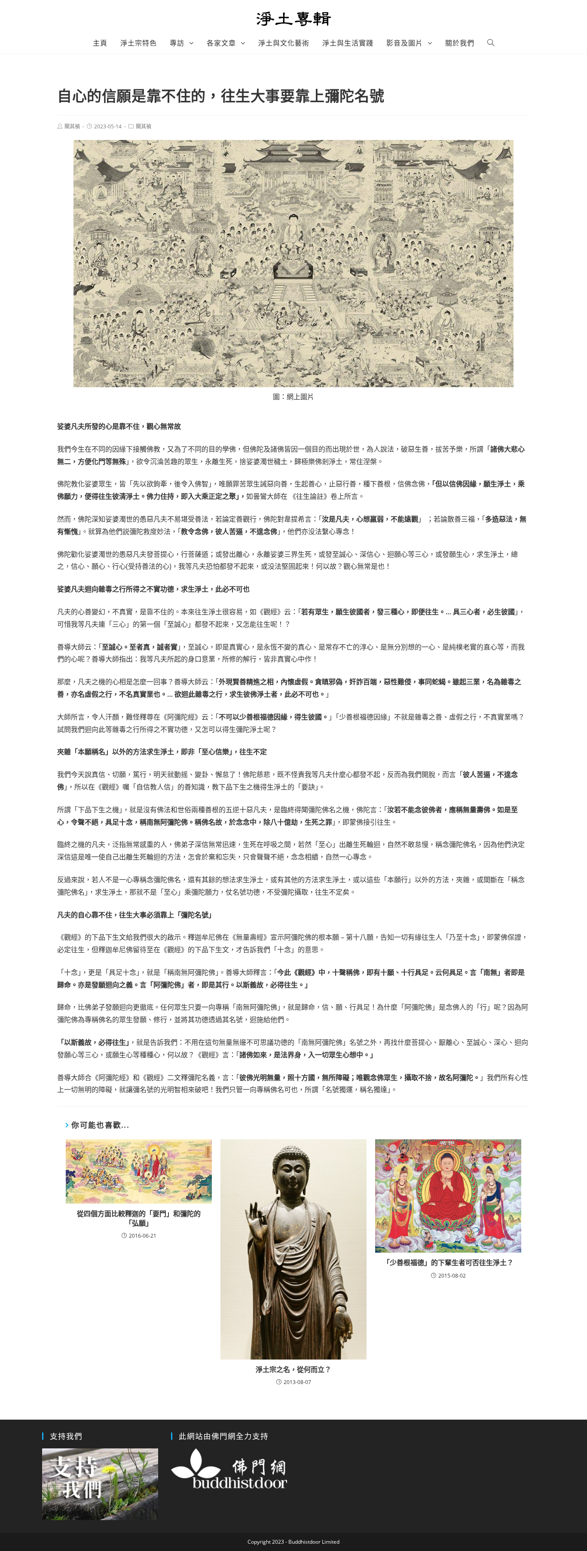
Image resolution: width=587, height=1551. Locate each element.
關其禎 (72, 126)
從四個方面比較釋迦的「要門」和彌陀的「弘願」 (139, 1218)
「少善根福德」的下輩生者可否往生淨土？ (448, 1262)
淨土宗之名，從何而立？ (293, 1369)
